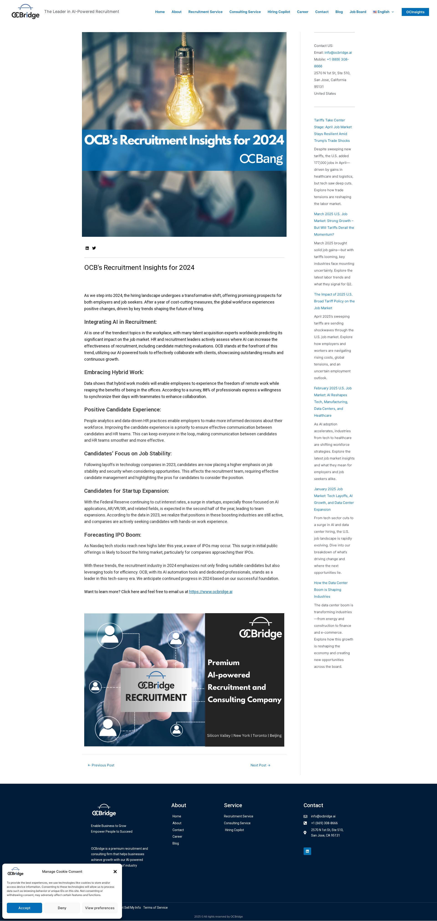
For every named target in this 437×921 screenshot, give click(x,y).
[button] (115, 871)
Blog (339, 12)
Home (160, 12)
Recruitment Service (205, 12)
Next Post (260, 765)
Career (302, 12)
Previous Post (101, 765)
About (177, 12)
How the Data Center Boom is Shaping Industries (331, 590)
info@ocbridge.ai (338, 52)
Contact (322, 12)
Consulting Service (245, 12)
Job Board (358, 12)
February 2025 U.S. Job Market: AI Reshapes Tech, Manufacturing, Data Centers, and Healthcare (333, 402)
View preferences (99, 908)
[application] (391, 12)
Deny (62, 908)
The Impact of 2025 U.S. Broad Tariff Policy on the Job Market (334, 301)
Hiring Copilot (279, 12)
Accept (24, 908)
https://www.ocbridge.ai (210, 591)
